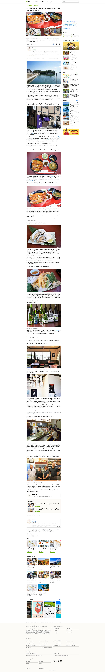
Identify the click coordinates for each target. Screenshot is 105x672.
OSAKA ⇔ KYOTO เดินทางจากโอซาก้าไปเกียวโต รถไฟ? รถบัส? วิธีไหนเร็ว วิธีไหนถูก (74, 86)
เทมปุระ (48, 139)
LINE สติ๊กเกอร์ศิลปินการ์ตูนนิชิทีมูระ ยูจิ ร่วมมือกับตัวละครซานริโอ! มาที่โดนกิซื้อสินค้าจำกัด (71, 47)
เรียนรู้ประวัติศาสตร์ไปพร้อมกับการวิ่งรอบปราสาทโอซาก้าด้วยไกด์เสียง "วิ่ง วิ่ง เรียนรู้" (74, 108)
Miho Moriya (34, 49)
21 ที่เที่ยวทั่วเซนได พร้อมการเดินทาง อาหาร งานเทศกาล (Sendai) (43, 593)
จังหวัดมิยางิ (30, 5)
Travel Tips (42, 1)
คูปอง (51, 1)
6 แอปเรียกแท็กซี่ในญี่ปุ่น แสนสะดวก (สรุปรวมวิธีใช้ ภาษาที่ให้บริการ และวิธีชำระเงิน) (74, 96)
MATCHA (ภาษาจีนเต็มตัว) (57, 640)
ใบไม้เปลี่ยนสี (70, 25)
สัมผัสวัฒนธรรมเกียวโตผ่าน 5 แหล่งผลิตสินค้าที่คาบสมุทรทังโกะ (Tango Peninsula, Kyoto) (55, 580)
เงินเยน (65, 28)
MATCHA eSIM (28, 647)
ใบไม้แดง (65, 25)
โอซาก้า (73, 27)
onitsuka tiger (66, 24)
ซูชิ (32, 180)
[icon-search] (78, 1)
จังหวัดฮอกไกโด (69, 630)
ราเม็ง (75, 24)
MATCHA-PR (30, 551)
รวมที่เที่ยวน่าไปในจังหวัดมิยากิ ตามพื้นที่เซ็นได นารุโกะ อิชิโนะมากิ (55, 566)
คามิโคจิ (68, 28)
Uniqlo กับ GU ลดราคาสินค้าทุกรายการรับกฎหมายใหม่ (74, 67)
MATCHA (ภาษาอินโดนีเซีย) (57, 643)
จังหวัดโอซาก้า (69, 628)
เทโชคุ (58, 136)
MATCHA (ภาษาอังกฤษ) (43, 640)
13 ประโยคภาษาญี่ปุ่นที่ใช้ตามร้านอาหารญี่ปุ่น (74, 80)
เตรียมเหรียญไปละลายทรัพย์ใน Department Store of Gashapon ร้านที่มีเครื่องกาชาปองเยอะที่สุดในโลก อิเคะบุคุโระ (74, 58)
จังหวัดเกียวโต (56, 630)
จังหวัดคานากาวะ (57, 635)
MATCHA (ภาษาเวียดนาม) (70, 643)
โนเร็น (33, 133)
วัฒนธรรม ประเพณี (76, 36)
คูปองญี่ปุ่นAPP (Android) (70, 645)
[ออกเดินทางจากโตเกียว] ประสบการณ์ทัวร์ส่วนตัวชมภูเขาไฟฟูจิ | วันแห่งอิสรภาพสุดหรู (74, 118)
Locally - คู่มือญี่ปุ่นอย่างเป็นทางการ (45, 647)
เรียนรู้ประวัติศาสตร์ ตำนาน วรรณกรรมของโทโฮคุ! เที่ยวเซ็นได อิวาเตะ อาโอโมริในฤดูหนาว (32, 580)
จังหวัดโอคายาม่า (70, 635)
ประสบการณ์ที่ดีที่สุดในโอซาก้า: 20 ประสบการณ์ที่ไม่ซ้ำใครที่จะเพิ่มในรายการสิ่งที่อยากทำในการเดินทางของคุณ (74, 114)
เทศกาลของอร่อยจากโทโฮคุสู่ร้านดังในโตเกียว (74, 51)
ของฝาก (71, 21)
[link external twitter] (57, 661)
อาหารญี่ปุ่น (36, 5)
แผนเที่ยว (71, 24)
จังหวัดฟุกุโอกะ (56, 632)
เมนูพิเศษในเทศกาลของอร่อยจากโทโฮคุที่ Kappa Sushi (74, 62)
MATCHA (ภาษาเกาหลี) (30, 643)
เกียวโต (74, 25)
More (59, 599)
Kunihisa (53, 551)
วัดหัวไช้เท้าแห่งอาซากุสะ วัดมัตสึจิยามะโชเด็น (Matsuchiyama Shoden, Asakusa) (74, 91)
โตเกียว (69, 27)
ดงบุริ (56, 136)
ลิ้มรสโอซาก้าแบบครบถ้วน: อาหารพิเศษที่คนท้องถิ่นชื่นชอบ (74, 122)
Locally (47, 1)
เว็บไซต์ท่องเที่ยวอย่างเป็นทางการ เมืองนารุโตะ (34, 655)
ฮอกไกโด (75, 21)
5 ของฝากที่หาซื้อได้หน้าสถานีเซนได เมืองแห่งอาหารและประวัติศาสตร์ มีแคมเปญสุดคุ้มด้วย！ (31, 549)
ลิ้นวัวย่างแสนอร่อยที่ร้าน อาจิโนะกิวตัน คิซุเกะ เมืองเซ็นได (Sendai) (44, 580)
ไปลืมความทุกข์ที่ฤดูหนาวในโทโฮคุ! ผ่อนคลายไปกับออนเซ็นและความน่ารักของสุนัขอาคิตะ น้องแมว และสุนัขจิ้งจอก (55, 549)
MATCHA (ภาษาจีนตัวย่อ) (43, 643)
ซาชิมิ (45, 139)
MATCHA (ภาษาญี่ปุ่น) (29, 640)
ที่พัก (64, 21)
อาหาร (66, 34)
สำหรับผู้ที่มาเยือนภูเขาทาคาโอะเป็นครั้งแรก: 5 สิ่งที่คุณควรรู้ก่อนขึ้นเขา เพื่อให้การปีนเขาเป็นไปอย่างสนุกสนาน (74, 104)
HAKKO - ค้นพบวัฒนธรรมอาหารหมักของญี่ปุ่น (60, 655)
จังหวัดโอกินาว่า (69, 632)
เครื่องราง (77, 27)
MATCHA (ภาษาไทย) (69, 640)
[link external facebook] (55, 661)
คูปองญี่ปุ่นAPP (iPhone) (57, 645)
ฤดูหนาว (67, 21)
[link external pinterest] (59, 661)
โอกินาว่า (65, 27)
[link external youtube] (61, 661)
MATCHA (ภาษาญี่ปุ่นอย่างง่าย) (31, 645)
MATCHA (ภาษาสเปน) (43, 645)
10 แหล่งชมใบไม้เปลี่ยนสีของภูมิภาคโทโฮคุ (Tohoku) (43, 566)
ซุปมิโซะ (52, 176)
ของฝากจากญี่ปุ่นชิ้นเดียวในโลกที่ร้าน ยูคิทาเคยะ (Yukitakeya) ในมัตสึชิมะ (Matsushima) (47, 504)
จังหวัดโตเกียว (56, 628)
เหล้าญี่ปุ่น (58, 330)
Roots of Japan (56, 653)
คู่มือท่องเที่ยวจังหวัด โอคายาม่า (31, 653)
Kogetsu (41, 551)
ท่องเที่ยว (66, 36)
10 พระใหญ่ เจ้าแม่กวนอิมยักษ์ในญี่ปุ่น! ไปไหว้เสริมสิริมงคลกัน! (44, 548)
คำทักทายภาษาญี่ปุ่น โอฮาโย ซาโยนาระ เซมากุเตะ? (74, 75)
